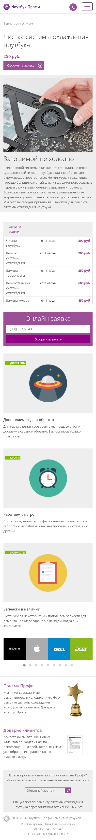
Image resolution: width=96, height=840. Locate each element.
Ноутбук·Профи (25, 6)
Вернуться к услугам (18, 23)
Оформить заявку (20, 65)
